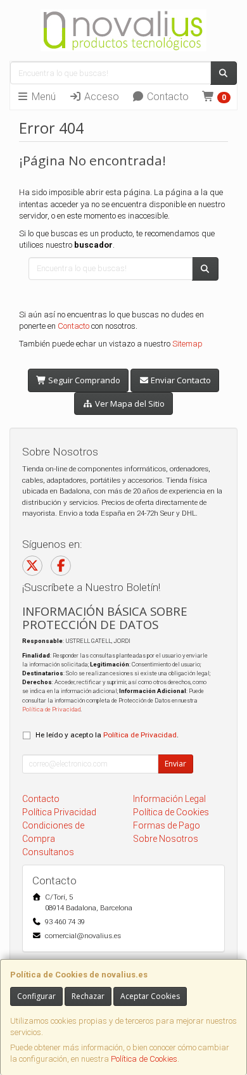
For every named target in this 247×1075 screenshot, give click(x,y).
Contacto (166, 97)
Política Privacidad (59, 812)
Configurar (36, 996)
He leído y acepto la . (107, 734)
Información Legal (169, 799)
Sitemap (187, 343)
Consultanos (48, 852)
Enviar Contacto (180, 380)
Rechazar (88, 996)
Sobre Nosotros (165, 839)
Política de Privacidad (51, 709)
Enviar (175, 763)
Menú (42, 97)
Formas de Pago (166, 825)
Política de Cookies (144, 1059)
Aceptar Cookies (150, 996)
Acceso (100, 97)
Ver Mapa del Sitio (129, 403)
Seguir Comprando (83, 380)
